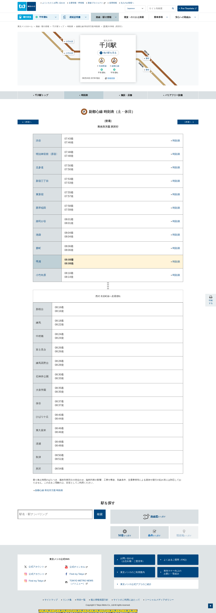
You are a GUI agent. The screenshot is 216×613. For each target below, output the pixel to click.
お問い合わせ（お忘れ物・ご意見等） (132, 559)
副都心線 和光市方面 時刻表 (88, 26)
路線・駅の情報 (42, 26)
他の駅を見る (110, 52)
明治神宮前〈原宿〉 (47, 154)
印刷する (211, 301)
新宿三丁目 (42, 181)
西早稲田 (41, 207)
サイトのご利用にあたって (126, 599)
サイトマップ (51, 599)
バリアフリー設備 (174, 95)
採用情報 (113, 3)
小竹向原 (69, 53)
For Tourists (187, 8)
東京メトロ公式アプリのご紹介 (135, 584)
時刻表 (70, 26)
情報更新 (111, 78)
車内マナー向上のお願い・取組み (172, 572)
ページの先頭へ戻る (210, 606)
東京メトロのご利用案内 (132, 572)
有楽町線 (103, 66)
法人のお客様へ (127, 3)
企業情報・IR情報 (76, 3)
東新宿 (39, 194)
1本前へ (28, 122)
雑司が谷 (41, 221)
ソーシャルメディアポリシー (159, 599)
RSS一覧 (81, 599)
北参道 (39, 167)
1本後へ (188, 122)
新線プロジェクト (95, 3)
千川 (38, 261)
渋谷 (38, 140)
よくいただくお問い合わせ (53, 3)
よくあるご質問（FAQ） (176, 559)
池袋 (38, 234)
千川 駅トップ (58, 26)
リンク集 (67, 599)
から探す (158, 516)
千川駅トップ (41, 95)
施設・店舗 (126, 95)
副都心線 (115, 66)
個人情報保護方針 (99, 599)
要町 (147, 70)
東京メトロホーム (25, 26)
